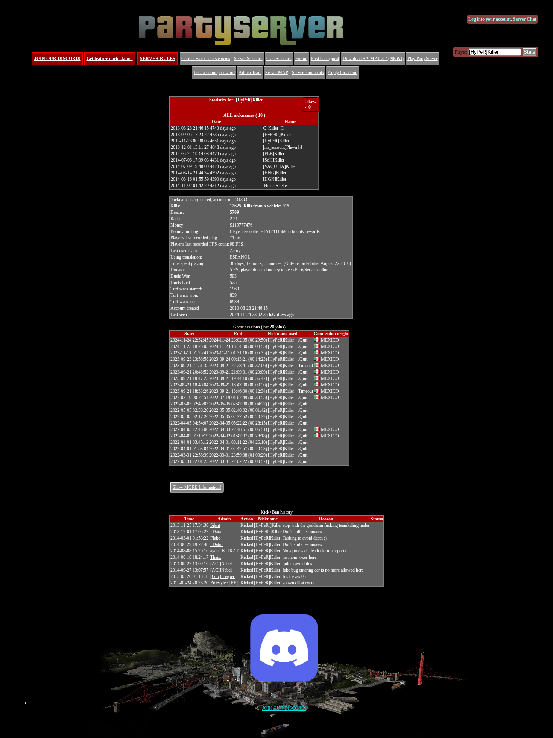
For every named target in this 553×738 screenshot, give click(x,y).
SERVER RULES (157, 58)
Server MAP (276, 72)
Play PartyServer (422, 58)
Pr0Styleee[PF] (224, 582)
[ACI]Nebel (221, 563)
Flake (215, 538)
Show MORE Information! (197, 487)
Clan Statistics (279, 58)
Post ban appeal (325, 58)
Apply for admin (342, 72)
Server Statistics (248, 58)
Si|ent (215, 525)
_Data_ (216, 531)
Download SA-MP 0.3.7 (373, 58)
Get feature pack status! (110, 58)
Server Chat (524, 19)
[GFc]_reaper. (222, 576)
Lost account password (214, 72)
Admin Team (250, 72)
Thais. (215, 557)
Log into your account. (490, 19)
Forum (301, 58)
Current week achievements (205, 58)
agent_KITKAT (224, 551)
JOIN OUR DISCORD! (57, 58)
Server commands (308, 72)
